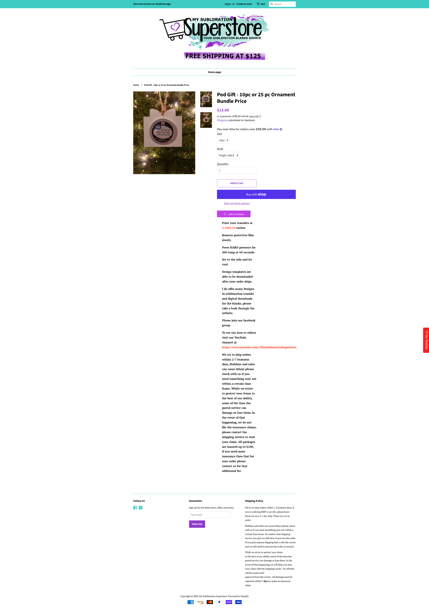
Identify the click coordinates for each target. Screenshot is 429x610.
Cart (263, 4)
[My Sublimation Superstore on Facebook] (135, 508)
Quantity (222, 164)
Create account (244, 4)
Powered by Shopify (238, 596)
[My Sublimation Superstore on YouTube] (141, 508)
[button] (256, 116)
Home (136, 85)
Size (219, 134)
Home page (214, 72)
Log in (228, 4)
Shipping (222, 120)
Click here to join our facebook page (152, 4)
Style (220, 149)
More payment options (237, 203)
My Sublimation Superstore (213, 596)
